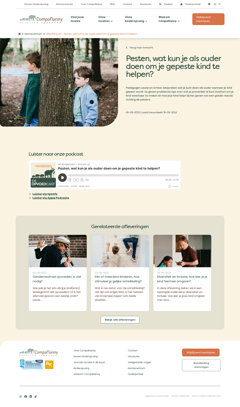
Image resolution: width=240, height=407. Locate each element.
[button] (214, 4)
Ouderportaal (135, 374)
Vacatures (145, 4)
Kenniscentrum (64, 4)
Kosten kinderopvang (36, 4)
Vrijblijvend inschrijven (203, 19)
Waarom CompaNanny (87, 374)
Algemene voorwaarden (157, 396)
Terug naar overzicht (141, 47)
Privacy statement (181, 396)
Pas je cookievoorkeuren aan (206, 396)
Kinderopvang (81, 368)
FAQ (112, 4)
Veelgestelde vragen (139, 362)
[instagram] (20, 396)
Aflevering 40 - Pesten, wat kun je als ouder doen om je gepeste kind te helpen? (91, 34)
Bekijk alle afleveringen (120, 319)
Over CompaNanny (91, 4)
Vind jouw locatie (77, 19)
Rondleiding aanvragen (201, 365)
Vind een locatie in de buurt (89, 362)
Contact (127, 4)
